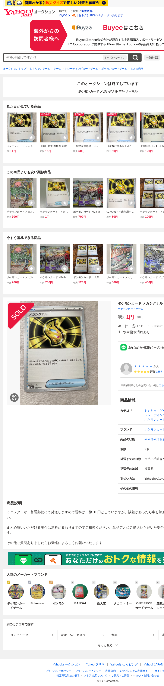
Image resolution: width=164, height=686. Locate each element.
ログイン (64, 15)
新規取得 (86, 11)
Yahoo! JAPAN (153, 664)
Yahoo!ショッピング (124, 664)
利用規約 (110, 670)
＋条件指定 (152, 57)
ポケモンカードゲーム (114, 68)
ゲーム (57, 68)
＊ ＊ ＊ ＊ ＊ (143, 366)
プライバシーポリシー (58, 670)
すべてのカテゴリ (114, 57)
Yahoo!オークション (66, 664)
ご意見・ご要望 (120, 675)
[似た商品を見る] (14, 397)
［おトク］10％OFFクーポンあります (99, 15)
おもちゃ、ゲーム (40, 68)
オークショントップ (14, 68)
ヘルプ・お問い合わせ (146, 675)
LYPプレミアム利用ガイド (135, 670)
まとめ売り (136, 68)
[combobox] (53, 57)
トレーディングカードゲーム (81, 68)
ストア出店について (95, 675)
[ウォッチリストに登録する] (31, 137)
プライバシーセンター (88, 670)
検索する (135, 57)
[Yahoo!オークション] (30, 10)
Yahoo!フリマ (95, 664)
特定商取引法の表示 (68, 675)
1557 (159, 371)
